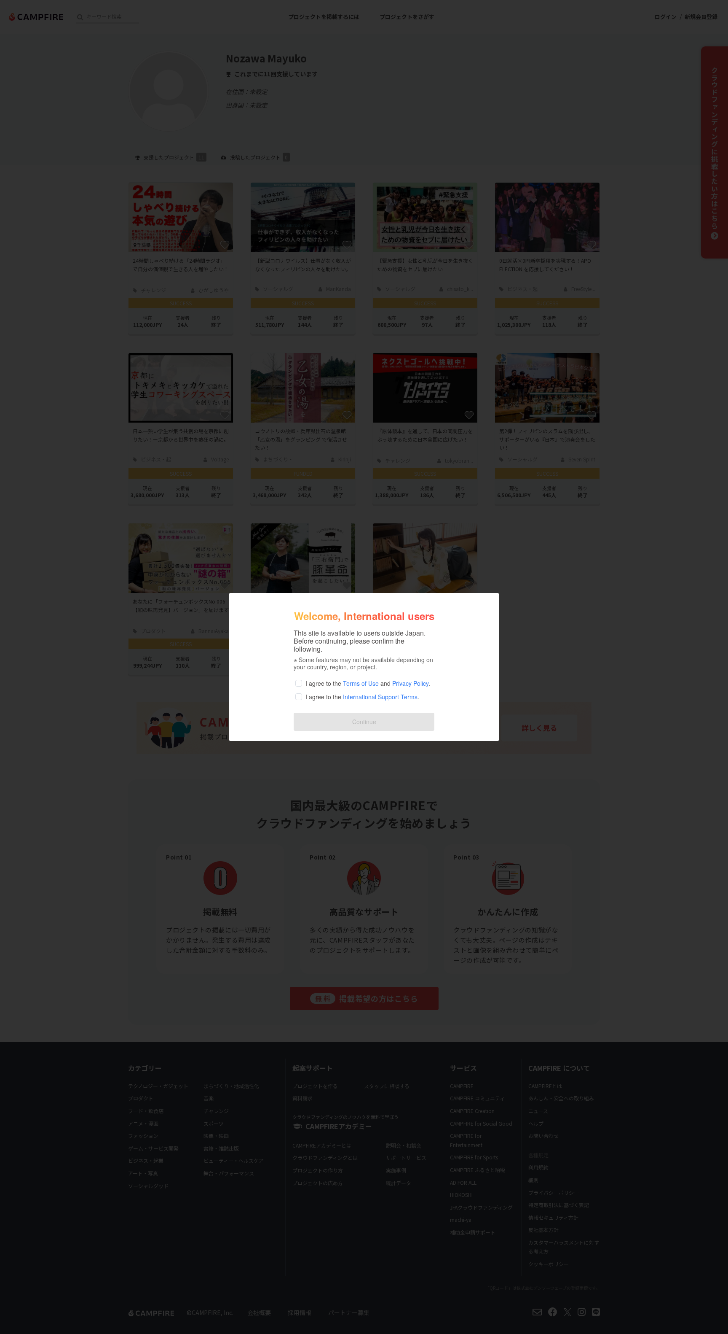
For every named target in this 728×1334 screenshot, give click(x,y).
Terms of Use (361, 683)
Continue (364, 721)
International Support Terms (380, 697)
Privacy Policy (410, 683)
